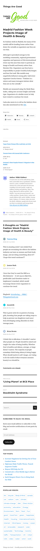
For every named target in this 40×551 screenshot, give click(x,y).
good (21, 214)
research (21, 527)
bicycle (10, 495)
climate (23, 499)
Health (5, 214)
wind (23, 539)
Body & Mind (31, 212)
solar (28, 527)
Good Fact (13, 515)
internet (7, 523)
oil (4, 527)
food (23, 511)
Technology (19, 531)
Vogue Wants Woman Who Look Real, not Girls (17, 144)
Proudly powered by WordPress (24, 547)
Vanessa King (12, 239)
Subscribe (8, 442)
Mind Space (16, 523)
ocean (32, 523)
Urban (30, 535)
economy (7, 507)
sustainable (8, 531)
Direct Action (28, 503)
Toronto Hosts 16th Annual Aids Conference (16, 153)
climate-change (10, 503)
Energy (25, 507)
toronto (28, 531)
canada (30, 495)
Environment (9, 511)
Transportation (15, 535)
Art (25, 212)
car (5, 499)
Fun (28, 511)
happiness (30, 515)
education (17, 507)
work (29, 539)
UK (24, 535)
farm (17, 511)
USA (5, 539)
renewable (12, 527)
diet (19, 503)
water (17, 539)
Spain (30, 214)
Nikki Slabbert (10, 212)
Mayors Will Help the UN (14, 469)
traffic (6, 535)
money (25, 523)
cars (17, 499)
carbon (10, 499)
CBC (24, 105)
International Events (27, 519)
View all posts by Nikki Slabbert (19, 205)
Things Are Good (12, 6)
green (22, 515)
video (11, 539)
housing (14, 519)
